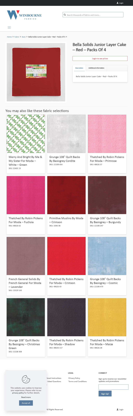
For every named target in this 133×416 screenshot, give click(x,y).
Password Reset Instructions (49, 378)
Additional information (96, 68)
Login (121, 3)
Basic (24, 37)
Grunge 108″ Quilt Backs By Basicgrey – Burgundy (105, 220)
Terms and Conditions (77, 381)
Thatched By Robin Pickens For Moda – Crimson (66, 281)
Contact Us (42, 384)
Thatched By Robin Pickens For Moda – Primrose (107, 159)
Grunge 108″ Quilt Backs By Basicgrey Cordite (64, 159)
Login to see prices (100, 58)
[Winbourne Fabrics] (24, 15)
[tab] (79, 68)
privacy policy (18, 393)
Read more (26, 397)
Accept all (26, 403)
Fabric (16, 37)
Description (79, 68)
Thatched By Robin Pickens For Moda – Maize (107, 342)
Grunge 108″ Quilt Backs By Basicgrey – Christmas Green (24, 344)
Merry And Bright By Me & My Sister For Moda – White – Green (25, 161)
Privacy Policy (74, 378)
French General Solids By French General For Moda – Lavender (25, 283)
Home (9, 37)
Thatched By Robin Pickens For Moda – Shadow (66, 342)
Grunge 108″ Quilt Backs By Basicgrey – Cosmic (105, 281)
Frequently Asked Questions (49, 381)
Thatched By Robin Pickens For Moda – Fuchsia (26, 220)
